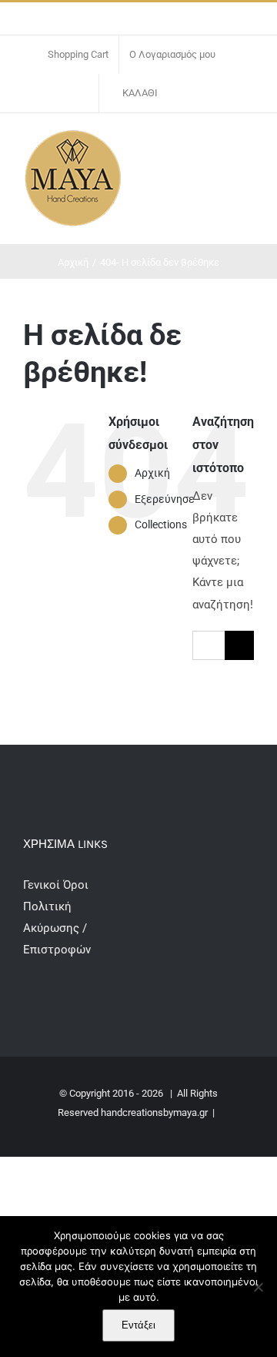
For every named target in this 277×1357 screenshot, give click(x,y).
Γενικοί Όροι (57, 885)
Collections (161, 524)
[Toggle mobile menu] (248, 144)
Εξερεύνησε (165, 499)
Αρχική (152, 473)
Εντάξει (138, 1325)
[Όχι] (257, 1287)
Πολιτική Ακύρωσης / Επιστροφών (57, 928)
